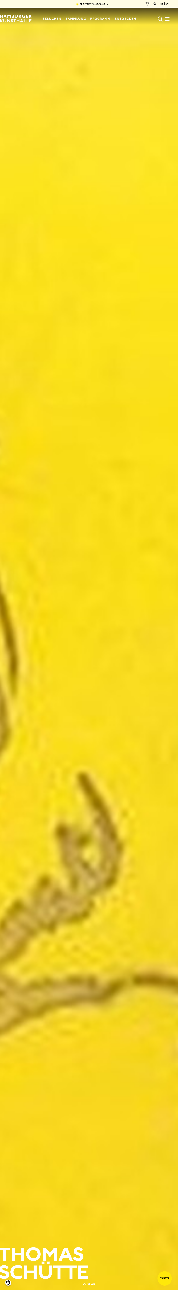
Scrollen (89, 1284)
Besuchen (52, 19)
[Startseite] (16, 19)
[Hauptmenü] (167, 20)
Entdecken (125, 19)
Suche (160, 19)
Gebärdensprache (154, 4)
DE (162, 3)
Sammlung (76, 19)
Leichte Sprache (147, 4)
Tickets (164, 1278)
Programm (100, 19)
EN (167, 3)
